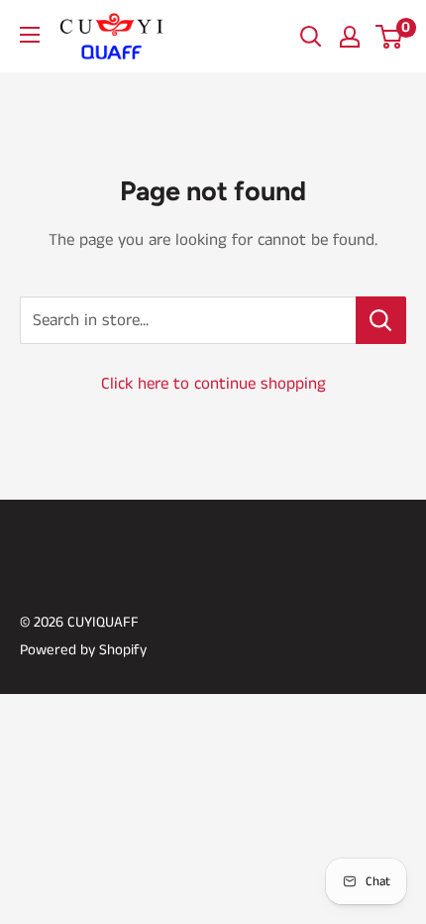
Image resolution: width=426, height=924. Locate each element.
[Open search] (311, 37)
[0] (389, 37)
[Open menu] (30, 35)
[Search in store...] (381, 320)
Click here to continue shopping (213, 384)
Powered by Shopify (83, 649)
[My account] (350, 37)
